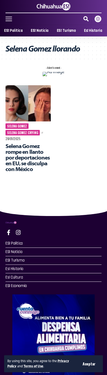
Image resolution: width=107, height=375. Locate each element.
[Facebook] (8, 232)
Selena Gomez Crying (22, 132)
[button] (89, 363)
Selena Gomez (17, 126)
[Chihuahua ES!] (53, 6)
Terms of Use (33, 366)
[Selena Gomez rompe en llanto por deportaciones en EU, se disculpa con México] (28, 103)
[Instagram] (18, 232)
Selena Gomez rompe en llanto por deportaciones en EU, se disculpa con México (27, 157)
